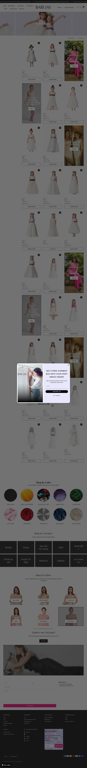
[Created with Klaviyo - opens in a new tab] (43, 404)
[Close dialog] (68, 365)
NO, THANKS (57, 395)
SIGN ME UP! (57, 391)
